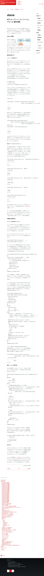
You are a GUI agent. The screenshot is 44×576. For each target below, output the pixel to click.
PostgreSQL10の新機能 (5, 493)
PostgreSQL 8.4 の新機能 (6, 483)
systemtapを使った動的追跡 (6, 528)
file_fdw (28, 468)
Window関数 (4, 517)
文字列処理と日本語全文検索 (6, 542)
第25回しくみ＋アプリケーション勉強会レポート (15, 564)
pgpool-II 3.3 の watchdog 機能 (6, 503)
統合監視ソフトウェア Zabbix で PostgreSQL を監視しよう (11, 545)
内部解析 (39, 30)
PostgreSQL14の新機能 (5, 496)
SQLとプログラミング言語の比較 (7, 515)
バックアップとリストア (5, 535)
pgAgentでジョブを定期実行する (7, 527)
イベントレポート (40, 43)
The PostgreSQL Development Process (14, 565)
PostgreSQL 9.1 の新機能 (6, 486)
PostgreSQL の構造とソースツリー (7, 513)
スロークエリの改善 (5, 534)
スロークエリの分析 (5, 533)
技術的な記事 (17, 9)
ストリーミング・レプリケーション (7, 532)
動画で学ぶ (19, 4)
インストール (39, 20)
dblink (9, 30)
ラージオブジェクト (5, 538)
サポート (39, 27)
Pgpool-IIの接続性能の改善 (6, 510)
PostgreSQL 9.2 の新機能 (6, 487)
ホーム (19, 0)
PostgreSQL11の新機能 (5, 494)
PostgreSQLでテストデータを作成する (8, 514)
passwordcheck (5, 522)
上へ (19, 468)
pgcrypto (4, 526)
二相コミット (28, 206)
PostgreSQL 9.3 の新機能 (6, 488)
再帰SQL (3, 540)
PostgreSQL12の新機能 (5, 495)
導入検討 (39, 18)
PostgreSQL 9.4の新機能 (5, 489)
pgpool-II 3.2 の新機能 (5, 502)
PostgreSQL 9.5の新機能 (5, 490)
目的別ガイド (38, 15)
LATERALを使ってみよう (6, 508)
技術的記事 (39, 37)
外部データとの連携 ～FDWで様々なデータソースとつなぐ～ (11, 507)
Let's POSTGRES (10, 2)
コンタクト (38, 52)
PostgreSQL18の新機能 (5, 501)
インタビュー (39, 48)
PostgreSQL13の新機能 (5, 482)
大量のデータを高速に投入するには (7, 541)
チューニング (39, 25)
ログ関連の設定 (4, 539)
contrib (22, 9)
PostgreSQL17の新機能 (5, 500)
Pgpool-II (3, 509)
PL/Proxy (19, 457)
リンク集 (39, 45)
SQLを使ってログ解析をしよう (6, 516)
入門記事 (39, 35)
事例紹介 (39, 39)
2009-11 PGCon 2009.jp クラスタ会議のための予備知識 (16, 566)
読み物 (12, 9)
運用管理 (39, 23)
